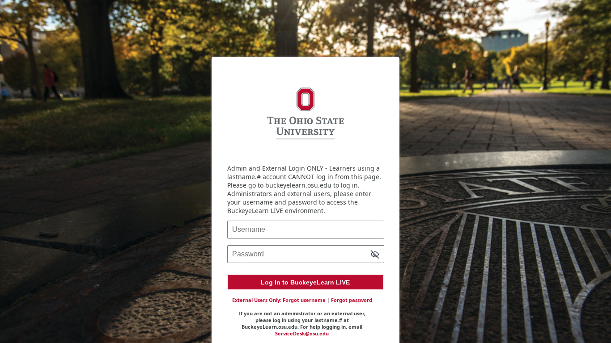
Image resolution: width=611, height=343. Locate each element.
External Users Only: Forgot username (279, 300)
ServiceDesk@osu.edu (302, 333)
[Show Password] (374, 255)
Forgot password (351, 300)
